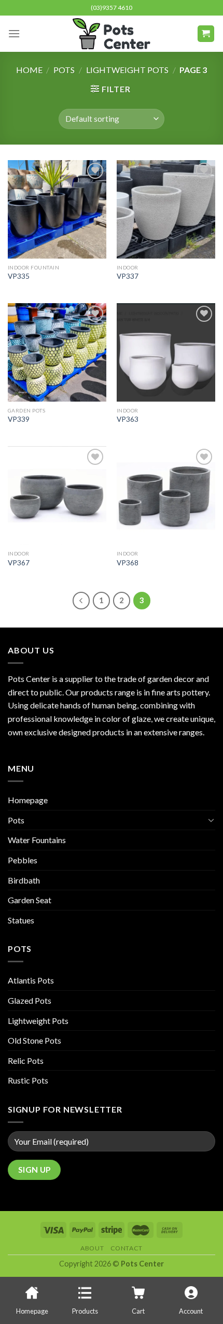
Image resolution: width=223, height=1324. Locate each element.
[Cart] (206, 33)
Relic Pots (26, 1060)
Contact (126, 1248)
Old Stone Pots (34, 1040)
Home (29, 70)
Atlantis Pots (31, 980)
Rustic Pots (28, 1080)
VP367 (19, 563)
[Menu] (14, 33)
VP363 (127, 419)
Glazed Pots (29, 1000)
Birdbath (24, 880)
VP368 (127, 563)
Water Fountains (37, 840)
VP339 (19, 419)
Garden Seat (29, 900)
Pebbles (22, 860)
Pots (64, 70)
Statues (21, 920)
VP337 (127, 276)
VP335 (19, 276)
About (92, 1248)
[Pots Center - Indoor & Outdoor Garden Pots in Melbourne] (111, 34)
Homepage (28, 800)
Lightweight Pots (127, 70)
